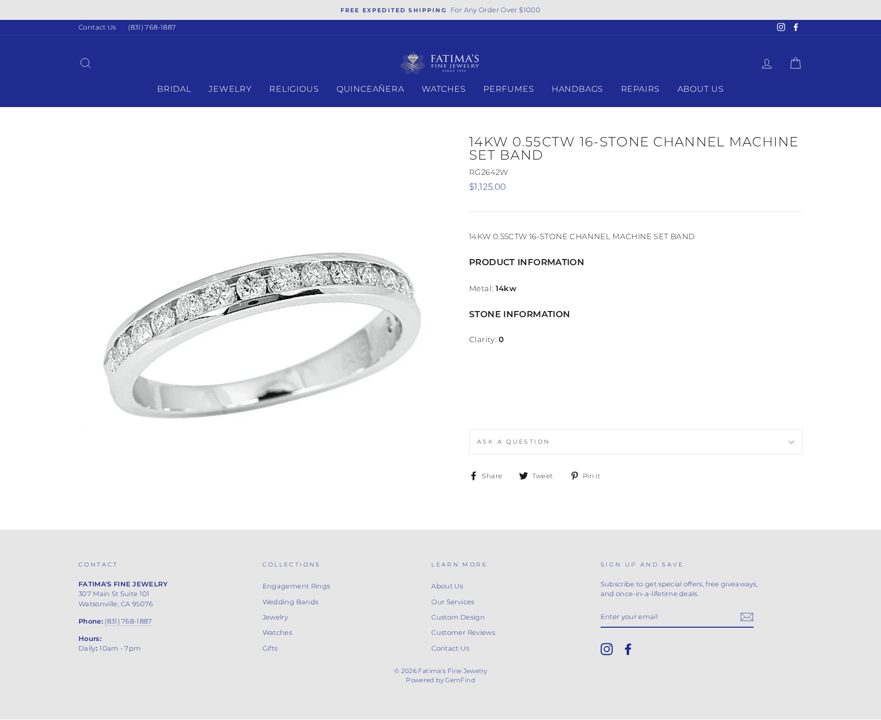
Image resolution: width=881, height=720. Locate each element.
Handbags (577, 89)
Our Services (453, 602)
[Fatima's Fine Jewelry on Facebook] (628, 649)
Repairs (640, 89)
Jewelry (230, 89)
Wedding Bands (291, 602)
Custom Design (458, 617)
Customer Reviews (463, 632)
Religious (294, 89)
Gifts (270, 648)
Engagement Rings (296, 586)
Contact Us (97, 27)
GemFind (460, 680)
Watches (444, 89)
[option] (440, 10)
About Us (701, 89)
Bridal (174, 89)
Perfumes (508, 89)
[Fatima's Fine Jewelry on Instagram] (607, 649)
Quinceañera (370, 89)
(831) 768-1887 (152, 27)
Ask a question (513, 441)
